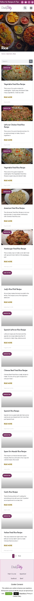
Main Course (12, 574)
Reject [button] (16, 593)
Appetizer (23, 574)
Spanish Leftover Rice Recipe (15, 329)
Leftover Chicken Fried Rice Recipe (14, 125)
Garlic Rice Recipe (11, 492)
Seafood (13, 578)
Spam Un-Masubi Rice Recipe (15, 451)
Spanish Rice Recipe (11, 411)
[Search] (31, 61)
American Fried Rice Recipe (14, 208)
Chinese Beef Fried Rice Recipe (15, 370)
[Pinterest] (32, 2)
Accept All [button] (8, 593)
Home (3, 54)
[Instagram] (29, 2)
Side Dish (9, 54)
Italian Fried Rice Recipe (13, 532)
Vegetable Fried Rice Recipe (14, 84)
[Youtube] (25, 2)
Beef (21, 578)
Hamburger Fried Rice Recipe (15, 248)
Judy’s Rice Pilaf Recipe (13, 289)
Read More (8, 97)
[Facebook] (22, 2)
